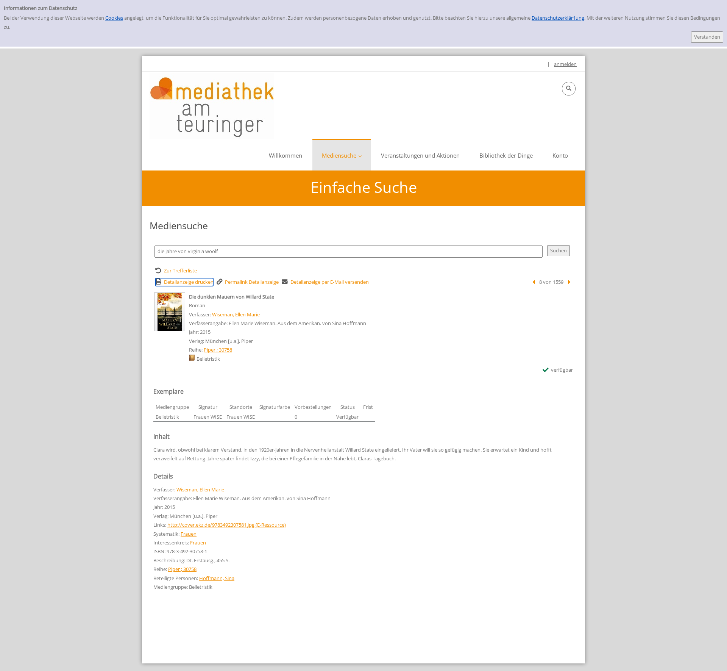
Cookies (114, 17)
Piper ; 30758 (218, 349)
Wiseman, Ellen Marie (236, 314)
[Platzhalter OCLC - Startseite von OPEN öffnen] (212, 106)
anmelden (565, 64)
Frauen (189, 533)
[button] (569, 88)
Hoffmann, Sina (216, 578)
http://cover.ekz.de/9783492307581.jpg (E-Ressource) (226, 524)
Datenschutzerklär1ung (558, 17)
